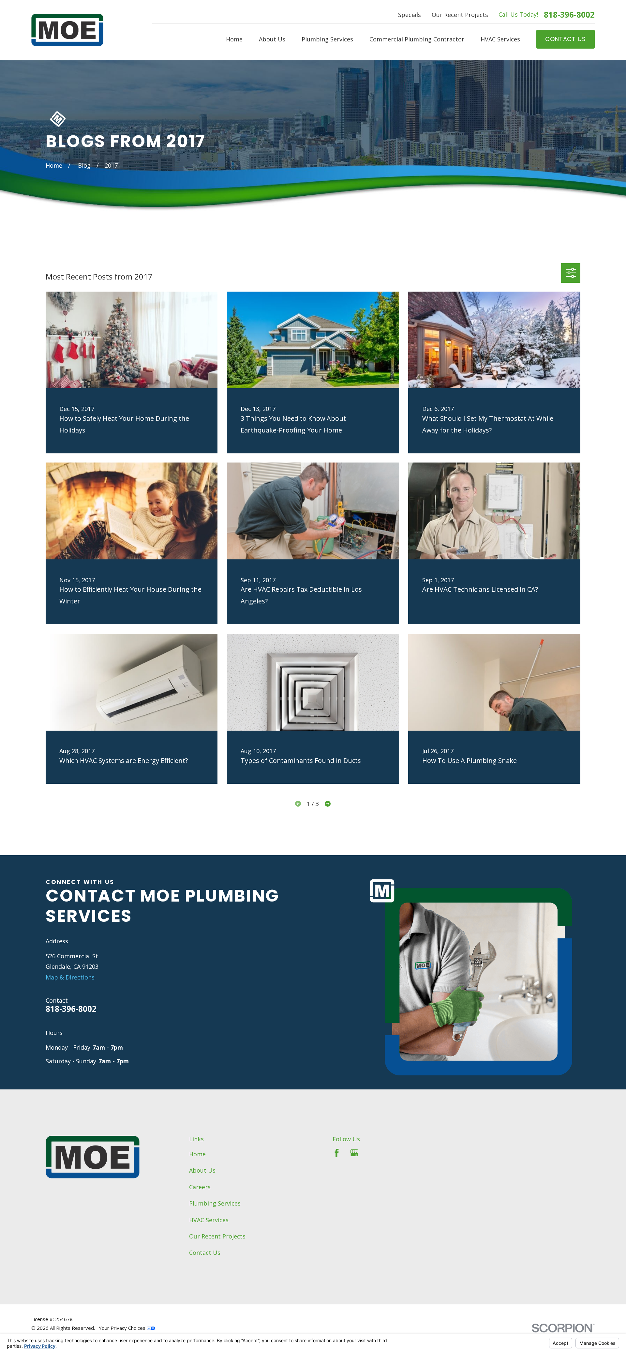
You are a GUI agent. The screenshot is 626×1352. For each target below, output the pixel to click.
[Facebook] (337, 1153)
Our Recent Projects (460, 15)
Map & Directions (70, 977)
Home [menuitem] (234, 39)
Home (197, 1154)
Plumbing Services (215, 1203)
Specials (409, 15)
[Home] (67, 30)
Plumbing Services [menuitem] (327, 39)
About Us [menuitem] (272, 39)
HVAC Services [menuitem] (500, 39)
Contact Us (204, 1252)
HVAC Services (209, 1220)
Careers (200, 1187)
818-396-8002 (569, 15)
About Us (202, 1170)
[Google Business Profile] (354, 1153)
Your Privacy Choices (123, 1328)
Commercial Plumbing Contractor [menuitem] (416, 39)
